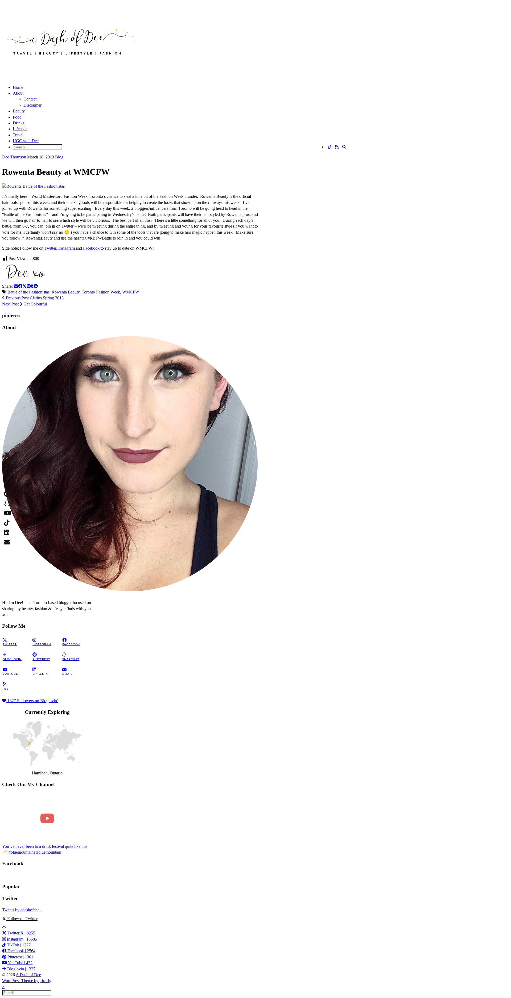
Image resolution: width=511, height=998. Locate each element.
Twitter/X (20, 933)
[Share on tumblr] (32, 286)
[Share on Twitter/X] (24, 286)
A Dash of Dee (28, 974)
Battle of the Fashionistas (28, 292)
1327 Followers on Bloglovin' (32, 700)
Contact (29, 99)
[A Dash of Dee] (68, 63)
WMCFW (130, 292)
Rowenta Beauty (66, 292)
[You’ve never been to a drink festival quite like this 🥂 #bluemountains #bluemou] (47, 818)
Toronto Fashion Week (101, 292)
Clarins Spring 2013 (34, 298)
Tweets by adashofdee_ (22, 910)
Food (17, 117)
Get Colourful (24, 304)
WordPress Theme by (27, 980)
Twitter (50, 248)
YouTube (19, 963)
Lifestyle (20, 129)
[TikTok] (329, 147)
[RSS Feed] (337, 147)
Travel (18, 135)
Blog (59, 157)
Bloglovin (20, 969)
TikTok (18, 945)
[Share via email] (16, 286)
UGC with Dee (26, 141)
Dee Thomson (14, 157)
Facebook (91, 248)
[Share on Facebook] (20, 286)
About (18, 93)
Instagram (66, 248)
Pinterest (19, 957)
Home (18, 87)
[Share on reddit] (36, 286)
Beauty (19, 111)
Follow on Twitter (22, 918)
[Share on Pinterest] (29, 286)
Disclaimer (32, 105)
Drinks (18, 123)
